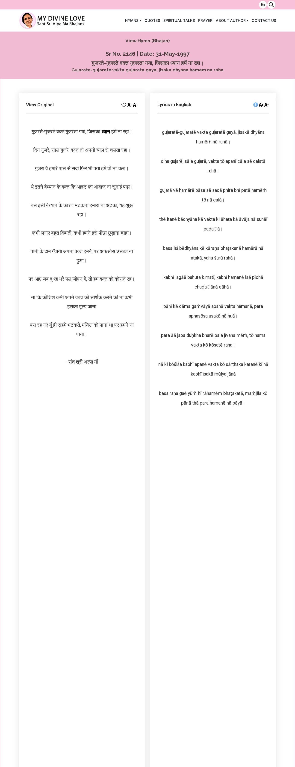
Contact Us (264, 20)
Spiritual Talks (179, 20)
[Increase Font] (261, 104)
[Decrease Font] (266, 104)
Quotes (152, 20)
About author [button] (231, 20)
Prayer (205, 20)
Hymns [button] (132, 20)
